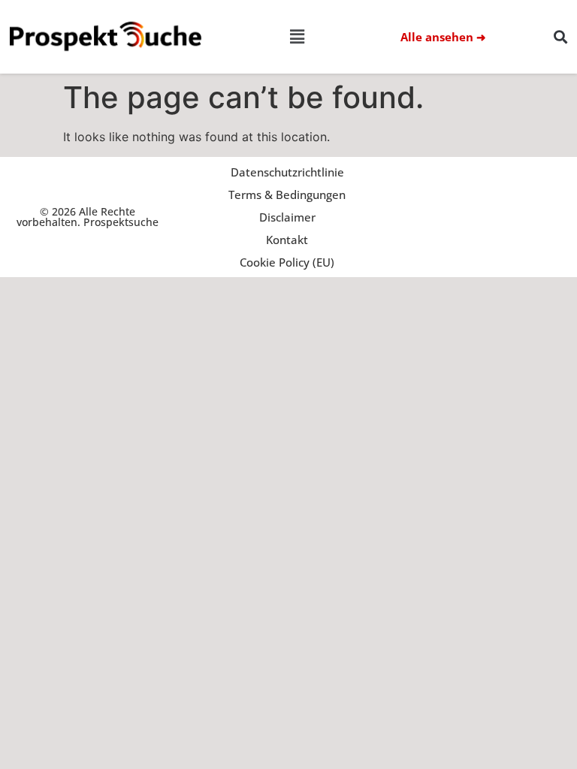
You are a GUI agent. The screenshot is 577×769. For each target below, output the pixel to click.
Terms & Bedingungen (287, 194)
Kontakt (287, 239)
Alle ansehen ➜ (443, 36)
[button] (297, 37)
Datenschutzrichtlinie (287, 171)
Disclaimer (287, 217)
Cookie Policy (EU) (287, 262)
